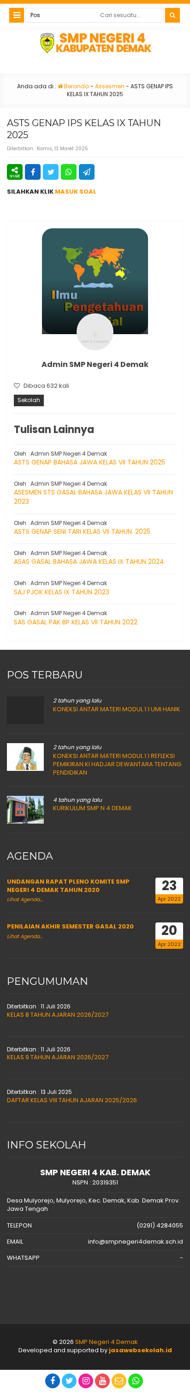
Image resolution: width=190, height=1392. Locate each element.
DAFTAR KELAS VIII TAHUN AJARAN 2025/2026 (72, 1100)
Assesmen (110, 86)
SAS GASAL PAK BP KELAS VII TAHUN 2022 (75, 622)
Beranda (76, 86)
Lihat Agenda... (24, 899)
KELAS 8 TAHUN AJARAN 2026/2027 (57, 1014)
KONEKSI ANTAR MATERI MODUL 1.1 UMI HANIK (116, 709)
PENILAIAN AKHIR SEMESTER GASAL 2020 (70, 926)
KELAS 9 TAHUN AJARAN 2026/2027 (57, 1057)
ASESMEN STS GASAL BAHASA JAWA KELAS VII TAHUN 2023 (93, 497)
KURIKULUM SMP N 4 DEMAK (92, 808)
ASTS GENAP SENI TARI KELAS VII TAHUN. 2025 (82, 531)
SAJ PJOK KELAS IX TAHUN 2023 (61, 592)
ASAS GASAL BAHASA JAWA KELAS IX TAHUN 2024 (89, 561)
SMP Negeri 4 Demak (106, 1341)
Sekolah (29, 400)
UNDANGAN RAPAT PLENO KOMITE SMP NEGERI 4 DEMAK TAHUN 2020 (68, 885)
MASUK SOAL (75, 191)
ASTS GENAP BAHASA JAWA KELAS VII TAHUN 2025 (89, 462)
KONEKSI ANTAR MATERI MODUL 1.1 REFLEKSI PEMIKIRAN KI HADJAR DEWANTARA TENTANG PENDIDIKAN (117, 764)
